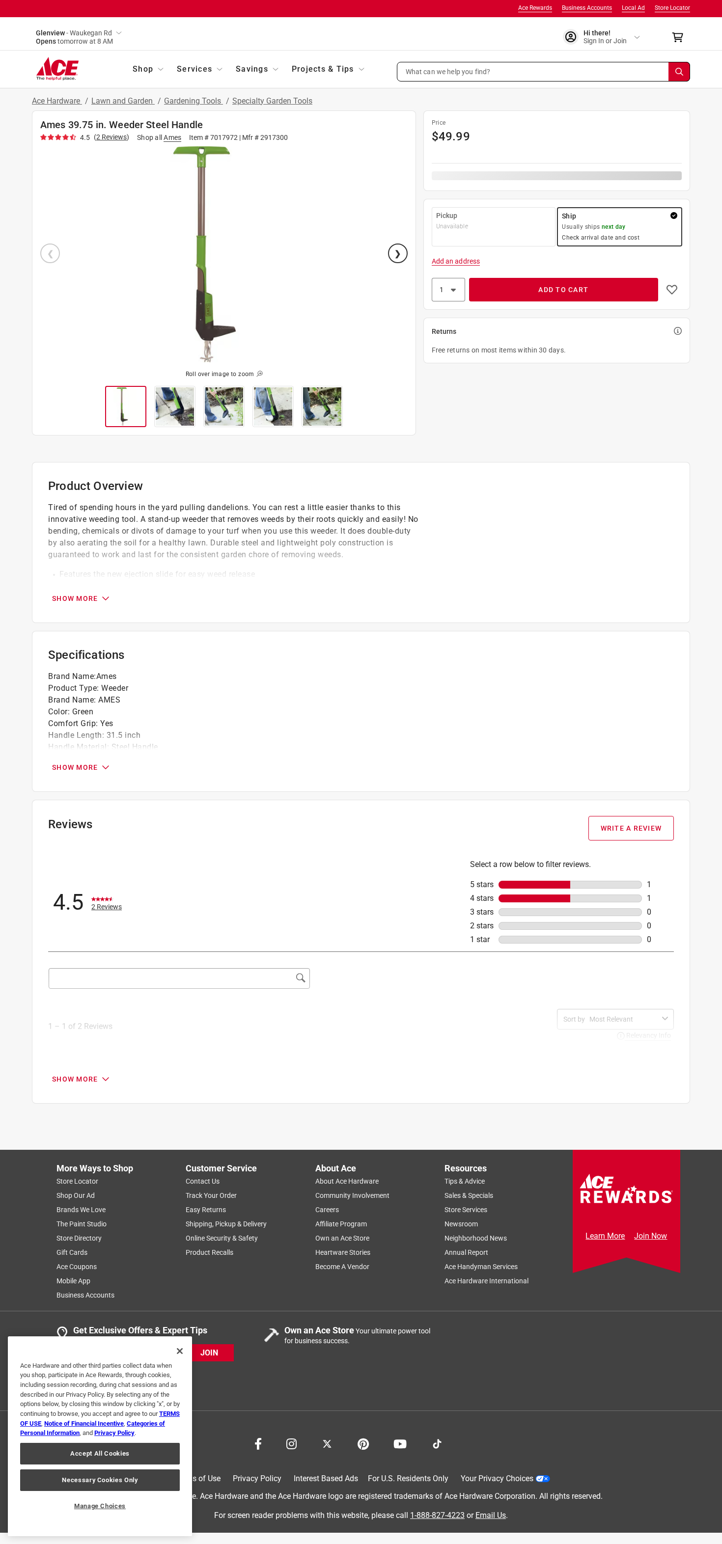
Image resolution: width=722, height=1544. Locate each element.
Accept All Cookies (100, 1453)
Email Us (490, 1514)
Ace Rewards (535, 7)
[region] (100, 1436)
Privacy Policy (257, 1478)
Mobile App (73, 1281)
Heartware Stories (342, 1252)
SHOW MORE (75, 598)
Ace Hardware (57, 101)
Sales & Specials (468, 1195)
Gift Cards (71, 1252)
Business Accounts (587, 7)
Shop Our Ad (75, 1195)
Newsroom (461, 1224)
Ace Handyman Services (481, 1267)
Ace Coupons (76, 1267)
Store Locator (672, 7)
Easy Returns (206, 1210)
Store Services (465, 1210)
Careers (327, 1210)
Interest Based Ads (326, 1478)
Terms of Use (198, 1478)
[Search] (679, 71)
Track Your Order (211, 1195)
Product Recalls (209, 1252)
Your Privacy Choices (497, 1478)
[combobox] (623, 1019)
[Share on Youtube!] (400, 1443)
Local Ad (633, 7)
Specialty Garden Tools (272, 101)
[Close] (180, 1351)
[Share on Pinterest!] (363, 1443)
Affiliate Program (341, 1224)
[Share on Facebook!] (258, 1443)
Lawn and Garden (123, 101)
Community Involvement (352, 1195)
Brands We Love (81, 1210)
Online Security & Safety (222, 1238)
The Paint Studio (81, 1224)
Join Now (650, 1236)
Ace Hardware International (486, 1281)
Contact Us (203, 1181)
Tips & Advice (464, 1181)
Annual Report (466, 1252)
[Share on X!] (327, 1443)
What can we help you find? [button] (448, 71)
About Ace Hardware (347, 1181)
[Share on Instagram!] (291, 1443)
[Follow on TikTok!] (437, 1443)
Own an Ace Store (342, 1238)
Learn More (605, 1236)
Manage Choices (100, 1506)
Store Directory (79, 1238)
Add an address (456, 261)
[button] (544, 71)
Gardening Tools (193, 101)
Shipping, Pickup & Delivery (226, 1224)
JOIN (209, 1352)
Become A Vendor (342, 1267)
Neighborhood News (475, 1238)
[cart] (680, 37)
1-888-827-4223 (437, 1514)
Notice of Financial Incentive (84, 1423)
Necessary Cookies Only (100, 1480)
